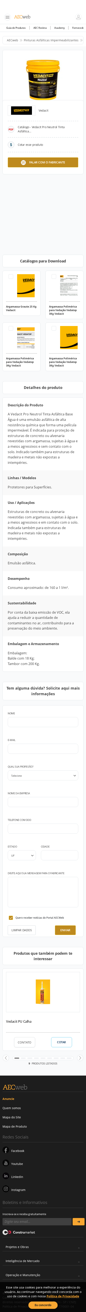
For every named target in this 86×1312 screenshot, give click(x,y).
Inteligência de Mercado (22, 1261)
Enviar (65, 930)
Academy (59, 28)
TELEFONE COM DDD (19, 820)
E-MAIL (11, 740)
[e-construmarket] (19, 1232)
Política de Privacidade (63, 1296)
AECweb (12, 40)
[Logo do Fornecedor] (21, 110)
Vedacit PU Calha (19, 1021)
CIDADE (45, 846)
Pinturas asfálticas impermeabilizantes (51, 40)
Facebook (17, 1151)
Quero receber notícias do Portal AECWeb (39, 917)
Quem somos (12, 1108)
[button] (6, 1058)
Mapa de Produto (15, 1126)
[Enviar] (79, 1221)
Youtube (17, 1164)
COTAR (61, 1042)
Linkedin (17, 1177)
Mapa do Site (12, 1117)
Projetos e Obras (17, 1247)
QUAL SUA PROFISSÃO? (20, 766)
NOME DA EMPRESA (19, 793)
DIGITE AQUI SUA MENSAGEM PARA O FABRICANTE (36, 873)
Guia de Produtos (16, 28)
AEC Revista (40, 28)
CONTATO (24, 1042)
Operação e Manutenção (23, 1275)
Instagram (18, 1190)
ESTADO (12, 846)
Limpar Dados (21, 930)
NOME (11, 713)
